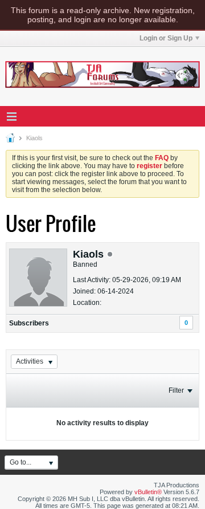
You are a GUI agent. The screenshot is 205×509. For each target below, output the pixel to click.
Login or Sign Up (166, 38)
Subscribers (29, 323)
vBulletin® (148, 491)
